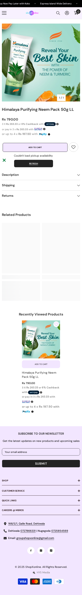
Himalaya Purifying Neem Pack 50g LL (39, 375)
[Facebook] (31, 550)
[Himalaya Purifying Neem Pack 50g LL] (41, 339)
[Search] (58, 13)
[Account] (66, 12)
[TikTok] (51, 550)
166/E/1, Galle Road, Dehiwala (26, 523)
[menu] (4, 13)
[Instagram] (41, 550)
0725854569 (59, 530)
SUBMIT (41, 464)
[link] (73, 147)
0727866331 (28, 530)
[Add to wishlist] (56, 324)
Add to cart (34, 147)
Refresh (33, 163)
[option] (41, 62)
